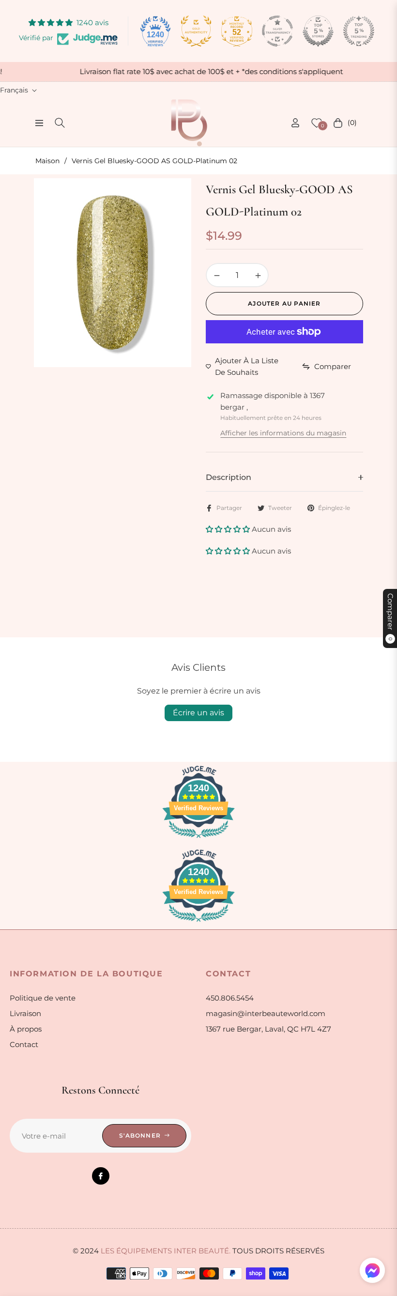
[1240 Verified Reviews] (198, 839)
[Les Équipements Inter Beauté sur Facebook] (100, 1176)
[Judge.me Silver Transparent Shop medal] (277, 30)
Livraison (25, 1013)
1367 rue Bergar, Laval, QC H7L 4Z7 (268, 1029)
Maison (47, 160)
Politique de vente (43, 998)
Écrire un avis (198, 712)
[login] (295, 122)
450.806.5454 (230, 998)
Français (14, 90)
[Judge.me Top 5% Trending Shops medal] (358, 30)
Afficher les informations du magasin (283, 433)
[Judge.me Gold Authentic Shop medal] (196, 30)
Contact (24, 1044)
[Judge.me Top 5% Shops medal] (318, 30)
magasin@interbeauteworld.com (265, 1013)
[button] (229, 529)
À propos (26, 1029)
